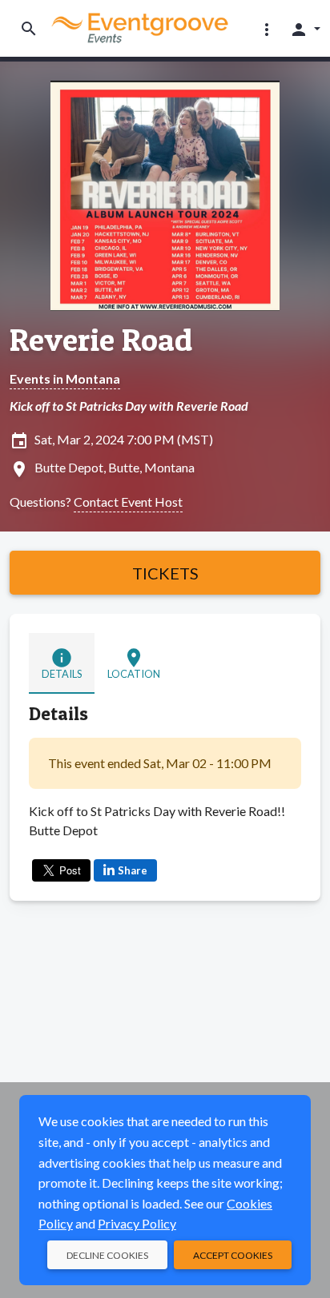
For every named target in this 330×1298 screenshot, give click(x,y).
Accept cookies (232, 1255)
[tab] (62, 663)
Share (132, 870)
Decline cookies (107, 1255)
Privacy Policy (137, 1223)
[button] (266, 29)
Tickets (165, 573)
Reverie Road (101, 340)
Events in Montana (65, 378)
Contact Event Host (128, 501)
